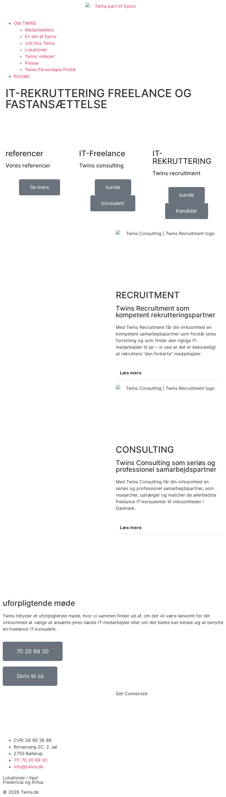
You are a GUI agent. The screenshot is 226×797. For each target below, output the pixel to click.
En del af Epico (41, 36)
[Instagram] (138, 714)
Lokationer (36, 49)
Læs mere (131, 372)
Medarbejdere (39, 30)
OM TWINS (25, 23)
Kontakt (22, 76)
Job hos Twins (40, 43)
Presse (32, 63)
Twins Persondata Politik (50, 69)
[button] (113, 17)
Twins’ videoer (40, 56)
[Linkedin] (123, 714)
